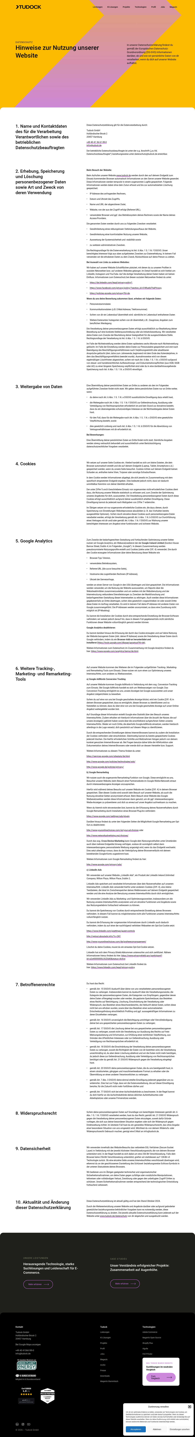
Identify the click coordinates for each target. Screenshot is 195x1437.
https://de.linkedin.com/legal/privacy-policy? (111, 282)
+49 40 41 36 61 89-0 (97, 142)
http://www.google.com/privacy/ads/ (104, 864)
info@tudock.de (94, 145)
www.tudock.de (123, 175)
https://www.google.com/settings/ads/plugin (108, 816)
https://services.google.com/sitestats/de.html (108, 756)
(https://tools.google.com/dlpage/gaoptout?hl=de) (121, 642)
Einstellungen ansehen (180, 1429)
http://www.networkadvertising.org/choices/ (107, 835)
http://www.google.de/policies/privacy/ (105, 767)
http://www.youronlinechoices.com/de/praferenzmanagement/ (116, 941)
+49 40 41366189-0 (25, 1350)
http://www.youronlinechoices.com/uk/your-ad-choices (113, 830)
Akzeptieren (136, 1429)
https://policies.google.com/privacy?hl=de (110, 293)
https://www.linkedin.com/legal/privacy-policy (113, 967)
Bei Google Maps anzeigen (28, 1344)
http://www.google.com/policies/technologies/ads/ (111, 761)
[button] (189, 1406)
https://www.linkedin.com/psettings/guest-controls (111, 931)
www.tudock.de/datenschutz (113, 1216)
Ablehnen (157, 1429)
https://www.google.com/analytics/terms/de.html (114, 651)
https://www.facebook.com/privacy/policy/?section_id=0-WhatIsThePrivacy (125, 288)
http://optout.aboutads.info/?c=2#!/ (104, 936)
